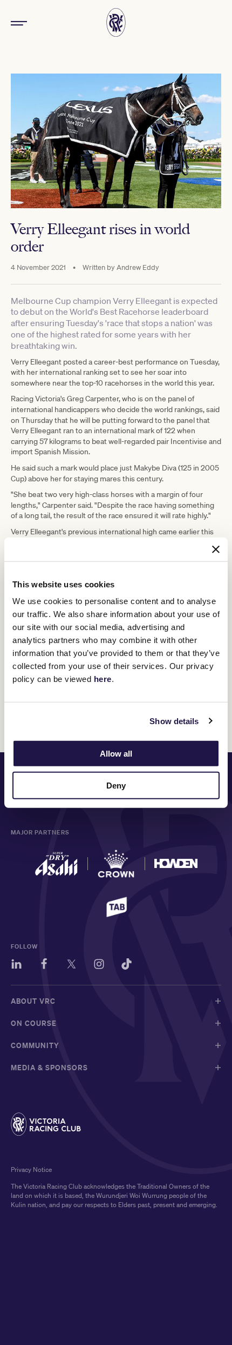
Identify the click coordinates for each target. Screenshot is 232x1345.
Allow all (116, 753)
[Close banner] (216, 549)
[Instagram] (99, 965)
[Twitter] (71, 965)
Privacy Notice (31, 1169)
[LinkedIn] (16, 965)
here (103, 679)
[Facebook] (44, 965)
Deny (116, 785)
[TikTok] (126, 965)
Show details (174, 720)
